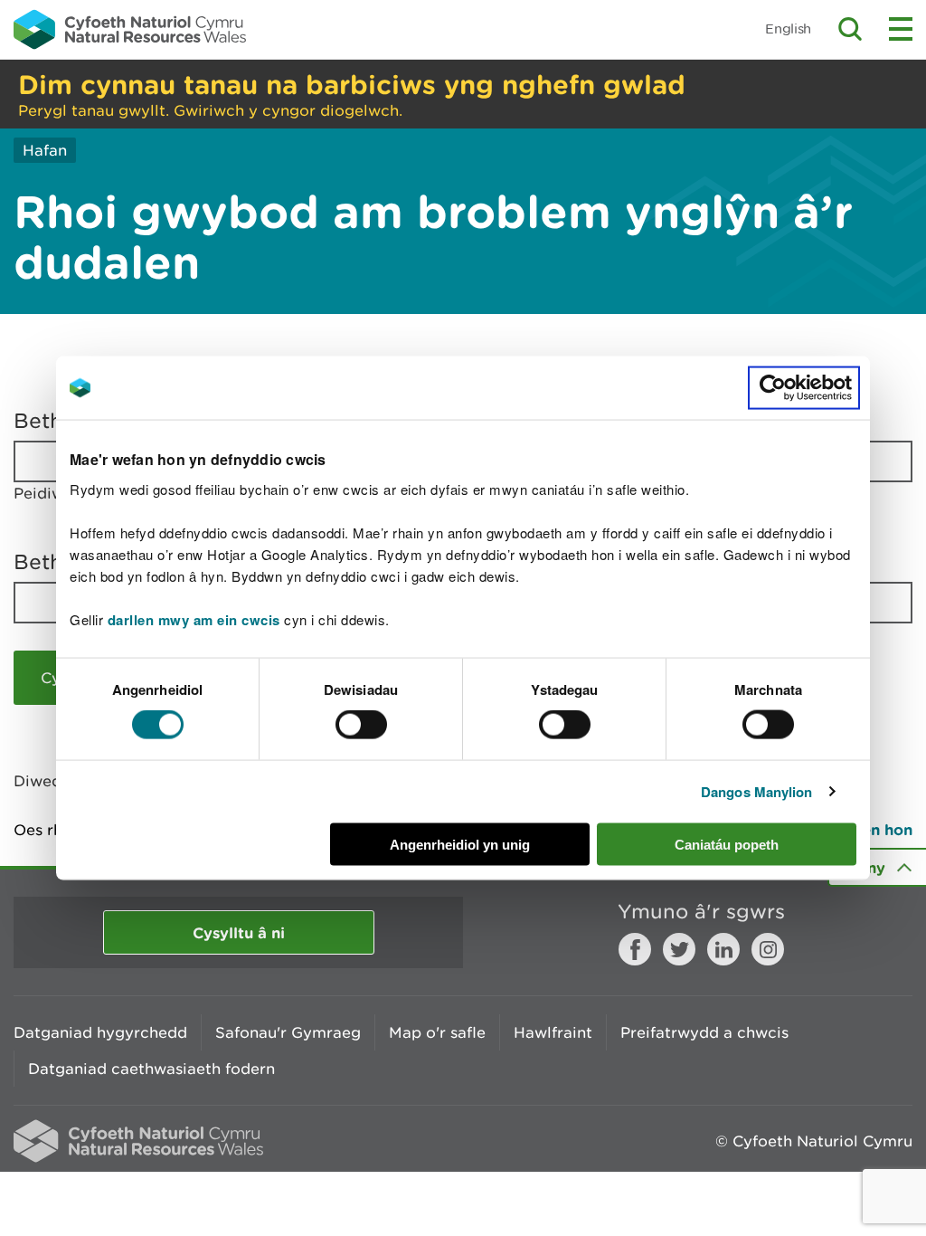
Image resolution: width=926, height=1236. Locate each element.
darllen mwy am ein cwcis (194, 619)
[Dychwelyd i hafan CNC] (130, 29)
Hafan (45, 150)
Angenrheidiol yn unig (460, 843)
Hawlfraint (553, 1032)
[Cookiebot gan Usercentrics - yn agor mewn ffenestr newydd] (803, 388)
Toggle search (850, 29)
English (788, 28)
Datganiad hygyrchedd (100, 1032)
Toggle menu (900, 29)
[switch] (361, 724)
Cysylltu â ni (239, 932)
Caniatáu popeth (727, 843)
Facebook (635, 949)
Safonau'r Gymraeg (288, 1032)
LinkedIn (723, 949)
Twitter (679, 949)
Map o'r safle (437, 1032)
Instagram (767, 949)
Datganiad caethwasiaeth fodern (151, 1069)
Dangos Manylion (757, 792)
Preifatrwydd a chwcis (704, 1032)
